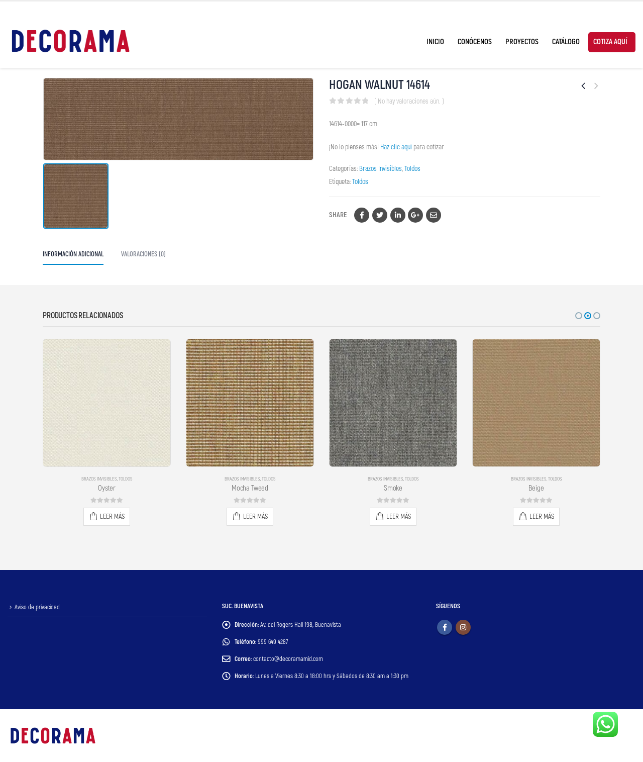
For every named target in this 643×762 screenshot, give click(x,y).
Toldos (412, 168)
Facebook (361, 215)
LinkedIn (397, 215)
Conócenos (475, 42)
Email (433, 215)
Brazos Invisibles (380, 168)
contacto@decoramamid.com (288, 659)
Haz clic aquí (396, 147)
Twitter (379, 215)
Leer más (112, 516)
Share (338, 215)
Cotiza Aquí (610, 42)
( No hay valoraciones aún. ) (409, 101)
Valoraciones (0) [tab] (143, 254)
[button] (578, 316)
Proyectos (522, 42)
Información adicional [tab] (73, 254)
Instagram (463, 627)
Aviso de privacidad (37, 607)
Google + (415, 215)
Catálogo (566, 42)
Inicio (435, 42)
